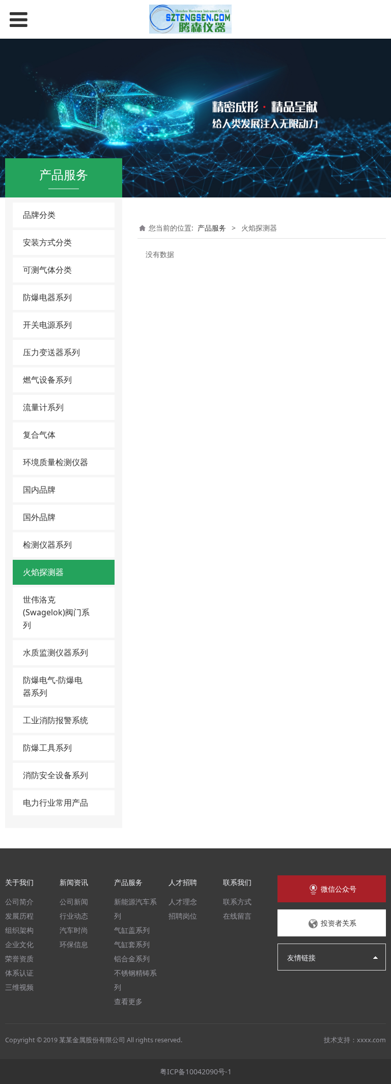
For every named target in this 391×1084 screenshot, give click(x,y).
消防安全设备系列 (55, 775)
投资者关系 (337, 923)
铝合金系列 (132, 958)
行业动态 (74, 916)
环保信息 (74, 944)
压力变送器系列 (51, 352)
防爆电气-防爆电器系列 (52, 686)
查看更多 (128, 1001)
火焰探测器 (43, 572)
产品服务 (212, 228)
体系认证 (19, 973)
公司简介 (19, 901)
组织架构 (19, 930)
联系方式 (237, 901)
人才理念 (183, 901)
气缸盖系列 (132, 930)
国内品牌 (39, 489)
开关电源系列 (47, 324)
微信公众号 (337, 889)
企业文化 (19, 944)
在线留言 (237, 916)
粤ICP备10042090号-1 (196, 1071)
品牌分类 (39, 214)
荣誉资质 (19, 958)
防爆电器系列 (47, 297)
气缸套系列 (132, 944)
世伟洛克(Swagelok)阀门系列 (56, 612)
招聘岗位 (183, 916)
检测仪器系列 (47, 544)
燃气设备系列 (47, 379)
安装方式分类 (47, 242)
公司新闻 (74, 901)
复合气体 (39, 434)
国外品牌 (39, 517)
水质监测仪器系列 (55, 652)
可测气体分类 (47, 269)
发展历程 (19, 916)
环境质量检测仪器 (55, 462)
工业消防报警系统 (55, 720)
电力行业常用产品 (55, 802)
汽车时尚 (74, 930)
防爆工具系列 (47, 747)
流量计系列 (43, 407)
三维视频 (19, 987)
